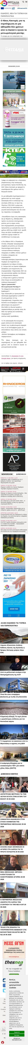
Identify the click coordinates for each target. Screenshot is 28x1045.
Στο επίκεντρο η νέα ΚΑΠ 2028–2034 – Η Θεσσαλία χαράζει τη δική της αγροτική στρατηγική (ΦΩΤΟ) (13, 502)
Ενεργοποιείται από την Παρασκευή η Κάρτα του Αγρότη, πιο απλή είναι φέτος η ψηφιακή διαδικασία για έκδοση (14, 515)
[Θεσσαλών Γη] (14, 176)
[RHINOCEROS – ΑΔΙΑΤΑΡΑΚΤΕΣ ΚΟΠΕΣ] (14, 385)
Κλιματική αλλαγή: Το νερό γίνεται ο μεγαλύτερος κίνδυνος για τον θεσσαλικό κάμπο (13, 719)
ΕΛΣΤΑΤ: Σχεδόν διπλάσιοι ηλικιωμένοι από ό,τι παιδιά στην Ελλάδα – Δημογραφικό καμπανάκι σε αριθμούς (13, 523)
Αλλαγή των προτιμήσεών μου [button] (17, 1039)
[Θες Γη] (14, 404)
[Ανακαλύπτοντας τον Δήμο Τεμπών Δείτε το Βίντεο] (14, 80)
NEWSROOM (6, 474)
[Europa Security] (14, 369)
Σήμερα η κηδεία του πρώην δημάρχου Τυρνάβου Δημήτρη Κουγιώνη (12, 487)
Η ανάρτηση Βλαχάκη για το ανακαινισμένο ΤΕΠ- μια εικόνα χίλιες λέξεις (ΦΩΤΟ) (12, 765)
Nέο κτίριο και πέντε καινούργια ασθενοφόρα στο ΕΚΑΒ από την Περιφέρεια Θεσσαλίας (14, 530)
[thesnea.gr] (14, 968)
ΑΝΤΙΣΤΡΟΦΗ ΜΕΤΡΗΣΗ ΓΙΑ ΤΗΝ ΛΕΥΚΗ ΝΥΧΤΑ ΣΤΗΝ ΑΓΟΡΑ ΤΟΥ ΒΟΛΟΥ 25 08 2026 (13, 796)
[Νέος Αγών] (14, 949)
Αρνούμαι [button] (16, 1035)
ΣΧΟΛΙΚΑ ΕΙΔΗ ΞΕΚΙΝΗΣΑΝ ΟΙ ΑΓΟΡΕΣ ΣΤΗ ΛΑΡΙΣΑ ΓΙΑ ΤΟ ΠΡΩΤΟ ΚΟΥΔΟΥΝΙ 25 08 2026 (12, 849)
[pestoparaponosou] (14, 595)
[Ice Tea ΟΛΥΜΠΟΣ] (14, 543)
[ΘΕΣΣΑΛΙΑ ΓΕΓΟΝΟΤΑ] (14, 171)
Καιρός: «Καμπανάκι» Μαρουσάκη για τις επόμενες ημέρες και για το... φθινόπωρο (13, 508)
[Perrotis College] (14, 443)
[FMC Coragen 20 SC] (14, 118)
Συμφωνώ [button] (17, 1032)
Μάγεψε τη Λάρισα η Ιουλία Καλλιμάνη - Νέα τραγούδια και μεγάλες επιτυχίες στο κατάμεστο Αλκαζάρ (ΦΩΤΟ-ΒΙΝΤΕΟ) (14, 494)
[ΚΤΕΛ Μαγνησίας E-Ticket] (14, 157)
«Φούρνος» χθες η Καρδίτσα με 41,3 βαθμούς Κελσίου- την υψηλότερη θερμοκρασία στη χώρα (11, 480)
